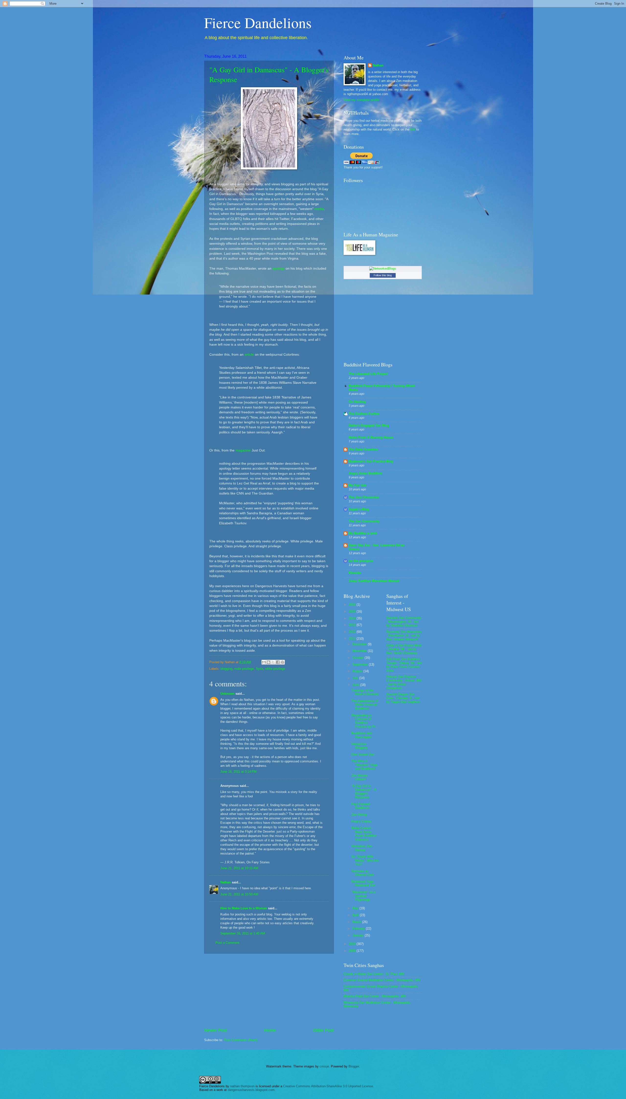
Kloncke (355, 573)
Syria (259, 668)
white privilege (275, 668)
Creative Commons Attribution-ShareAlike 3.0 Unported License (328, 1086)
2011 (353, 638)
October (358, 657)
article (249, 354)
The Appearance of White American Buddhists (364, 704)
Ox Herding (357, 402)
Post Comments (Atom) (240, 1040)
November (360, 651)
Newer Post (215, 1030)
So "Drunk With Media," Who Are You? (365, 860)
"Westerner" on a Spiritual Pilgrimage (363, 895)
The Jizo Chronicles (364, 497)
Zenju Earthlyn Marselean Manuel (374, 581)
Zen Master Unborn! (359, 777)
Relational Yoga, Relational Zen (363, 883)
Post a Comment (227, 943)
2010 (353, 944)
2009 (353, 951)
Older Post (323, 1030)
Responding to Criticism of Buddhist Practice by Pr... (364, 721)
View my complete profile (361, 100)
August (357, 671)
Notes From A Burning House (371, 437)
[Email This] (263, 662)
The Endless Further (364, 414)
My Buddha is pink (363, 533)
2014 (353, 618)
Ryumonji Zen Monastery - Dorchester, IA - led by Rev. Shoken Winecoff (404, 635)
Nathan (225, 882)
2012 (353, 632)
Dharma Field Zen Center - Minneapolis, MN (375, 996)
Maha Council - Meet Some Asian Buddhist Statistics (364, 833)
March (357, 922)
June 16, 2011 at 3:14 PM (238, 771)
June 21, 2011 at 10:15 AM (239, 868)
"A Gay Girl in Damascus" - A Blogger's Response (363, 791)
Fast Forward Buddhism (360, 806)
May (355, 908)
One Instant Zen (362, 754)
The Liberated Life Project (368, 374)
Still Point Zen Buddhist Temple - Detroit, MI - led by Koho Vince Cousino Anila (404, 664)
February (359, 928)
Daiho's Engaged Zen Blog (369, 425)
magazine (243, 450)
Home (270, 1030)
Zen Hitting (359, 814)
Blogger (353, 1066)
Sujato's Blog (359, 509)
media (319, 209)
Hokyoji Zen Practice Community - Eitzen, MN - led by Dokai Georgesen (403, 682)
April (356, 915)
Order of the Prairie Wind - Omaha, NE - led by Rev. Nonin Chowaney (403, 649)
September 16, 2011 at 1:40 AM (242, 933)
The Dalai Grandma (363, 449)
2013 (353, 625)
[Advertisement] (269, 990)
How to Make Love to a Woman (243, 908)
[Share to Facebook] (277, 662)
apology (278, 268)
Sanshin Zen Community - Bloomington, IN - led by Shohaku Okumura (403, 621)
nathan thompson (242, 1086)
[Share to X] (273, 662)
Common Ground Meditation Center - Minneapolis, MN (382, 980)
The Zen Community (364, 521)
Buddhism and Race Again (361, 735)
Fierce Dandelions (258, 22)
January (358, 935)
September (360, 664)
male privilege (244, 668)
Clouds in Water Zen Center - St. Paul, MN (374, 974)
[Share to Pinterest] (282, 662)
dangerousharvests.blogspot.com (251, 1090)
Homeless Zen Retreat (361, 848)
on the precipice (361, 561)
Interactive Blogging (359, 745)
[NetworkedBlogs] (382, 268)
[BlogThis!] (268, 662)
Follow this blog (383, 275)
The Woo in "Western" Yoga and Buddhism (364, 764)
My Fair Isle (357, 485)
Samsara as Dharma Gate (362, 873)
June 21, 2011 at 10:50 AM (239, 894)
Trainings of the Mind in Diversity (365, 692)
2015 (353, 611)
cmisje (324, 1066)
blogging (226, 668)
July (355, 678)
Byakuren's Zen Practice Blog (371, 461)
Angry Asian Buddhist (365, 473)
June (356, 685)
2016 (353, 604)
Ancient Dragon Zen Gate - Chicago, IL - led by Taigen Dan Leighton (403, 698)
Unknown (227, 693)
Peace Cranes (361, 821)
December (360, 644)
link (412, 129)
